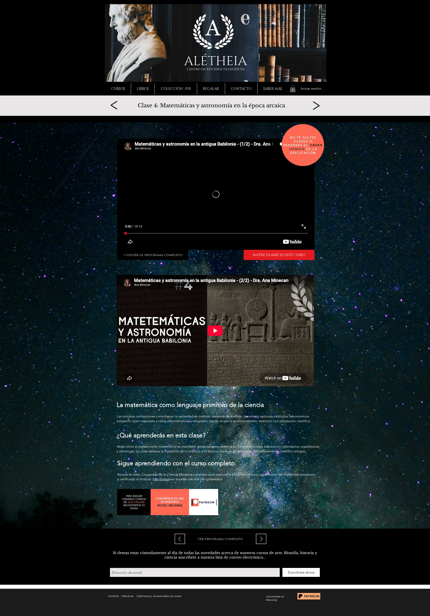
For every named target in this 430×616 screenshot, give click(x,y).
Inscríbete (160, 479)
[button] (293, 88)
